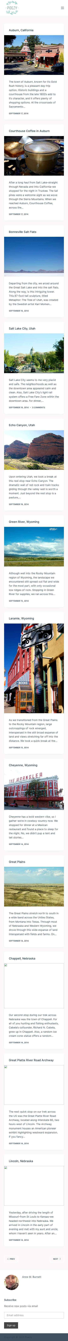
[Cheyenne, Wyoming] (34, 790)
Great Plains (17, 861)
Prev (12, 1259)
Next (55, 1259)
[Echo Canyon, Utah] (34, 450)
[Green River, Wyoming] (34, 547)
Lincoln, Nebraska (21, 1161)
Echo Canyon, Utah (22, 425)
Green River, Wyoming (24, 521)
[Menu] (62, 7)
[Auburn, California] (34, 55)
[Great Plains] (34, 887)
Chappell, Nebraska (22, 958)
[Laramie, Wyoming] (34, 668)
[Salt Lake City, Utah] (34, 353)
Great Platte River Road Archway (31, 1060)
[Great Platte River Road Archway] (34, 1085)
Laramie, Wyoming (21, 618)
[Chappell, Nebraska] (34, 985)
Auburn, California (21, 30)
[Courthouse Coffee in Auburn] (34, 156)
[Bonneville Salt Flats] (34, 257)
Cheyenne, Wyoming (23, 765)
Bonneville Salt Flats (22, 231)
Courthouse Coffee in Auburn (29, 131)
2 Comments (38, 407)
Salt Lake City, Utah (22, 328)
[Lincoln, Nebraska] (34, 1186)
